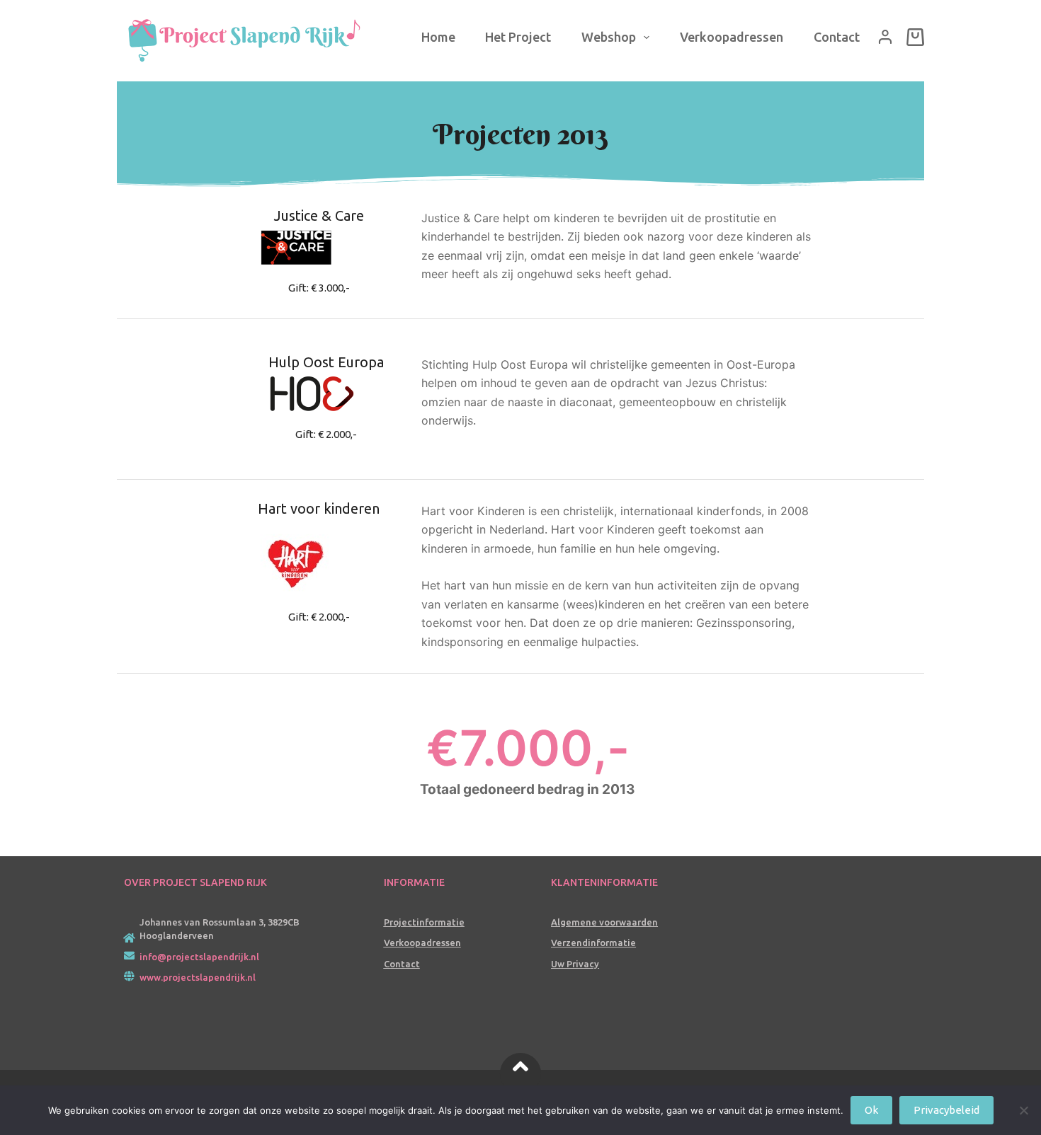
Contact (837, 37)
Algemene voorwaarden (604, 922)
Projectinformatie (424, 922)
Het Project (518, 37)
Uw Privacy (575, 964)
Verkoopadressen (731, 37)
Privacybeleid (946, 1110)
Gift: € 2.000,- (326, 434)
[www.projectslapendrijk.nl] (129, 976)
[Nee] (1023, 1110)
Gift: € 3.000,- (319, 288)
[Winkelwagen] (915, 37)
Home (438, 37)
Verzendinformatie (593, 942)
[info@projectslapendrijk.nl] (129, 955)
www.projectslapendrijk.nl (198, 977)
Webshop (608, 37)
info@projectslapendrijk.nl (199, 957)
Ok (871, 1110)
